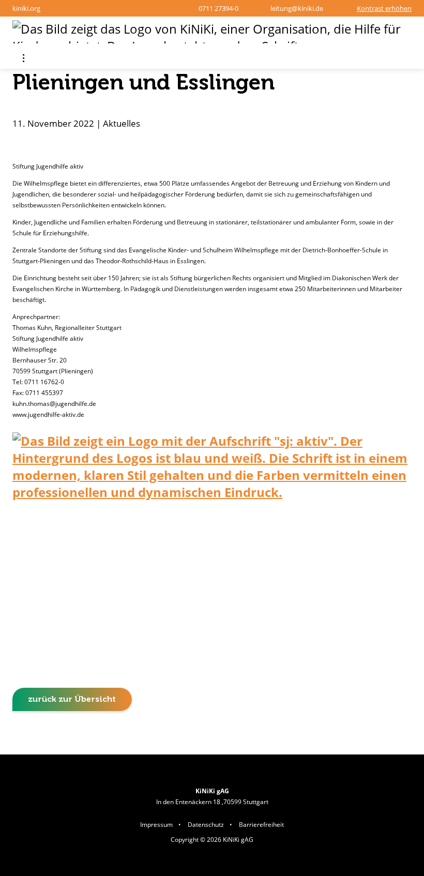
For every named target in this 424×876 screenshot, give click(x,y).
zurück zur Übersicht (72, 699)
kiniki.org (26, 8)
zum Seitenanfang (388, 740)
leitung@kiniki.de (296, 8)
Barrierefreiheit (261, 824)
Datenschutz (206, 824)
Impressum (156, 824)
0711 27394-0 (218, 8)
